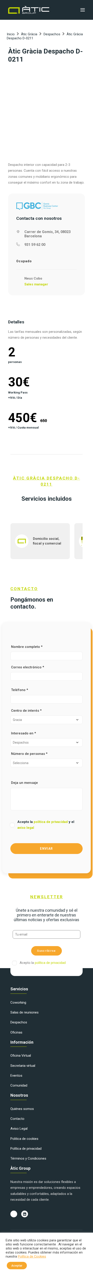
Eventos (16, 1076)
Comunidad (18, 1085)
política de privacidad (51, 822)
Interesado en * (23, 733)
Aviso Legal (19, 1129)
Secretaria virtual (22, 1066)
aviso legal (25, 828)
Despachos (52, 34)
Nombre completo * (26, 647)
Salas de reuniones (24, 1012)
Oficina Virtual (20, 1056)
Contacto (17, 1119)
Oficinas (16, 1032)
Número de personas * (29, 754)
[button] (82, 10)
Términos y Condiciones (28, 1158)
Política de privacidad (26, 1149)
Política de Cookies (32, 1256)
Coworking (18, 1002)
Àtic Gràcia (29, 34)
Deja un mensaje (24, 783)
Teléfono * (19, 690)
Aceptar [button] (16, 1265)
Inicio (11, 34)
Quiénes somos (22, 1109)
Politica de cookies (24, 1139)
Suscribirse (46, 950)
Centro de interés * (26, 711)
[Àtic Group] (28, 10)
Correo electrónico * (27, 667)
